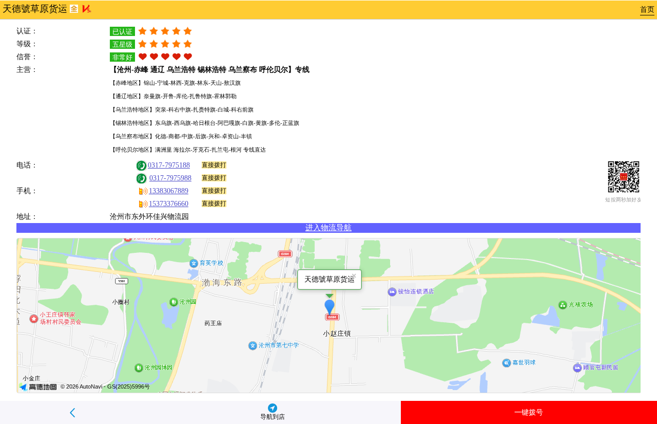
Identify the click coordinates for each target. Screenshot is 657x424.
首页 (647, 9)
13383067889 (168, 191)
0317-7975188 (169, 165)
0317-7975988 (170, 178)
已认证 (122, 31)
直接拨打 (214, 165)
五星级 (122, 44)
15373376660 (168, 204)
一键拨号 (528, 412)
